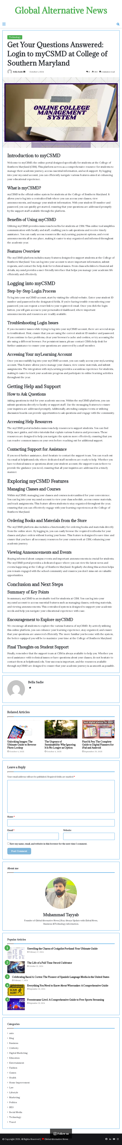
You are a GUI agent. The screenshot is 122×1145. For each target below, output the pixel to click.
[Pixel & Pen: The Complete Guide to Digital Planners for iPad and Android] (98, 729)
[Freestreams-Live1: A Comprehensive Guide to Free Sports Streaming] (16, 1004)
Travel (12, 1122)
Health (12, 1077)
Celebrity (13, 1048)
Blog (11, 1038)
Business (13, 1043)
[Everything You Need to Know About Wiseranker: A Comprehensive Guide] (16, 990)
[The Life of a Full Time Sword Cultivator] (16, 967)
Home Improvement (19, 1082)
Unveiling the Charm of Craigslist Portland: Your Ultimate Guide (62, 948)
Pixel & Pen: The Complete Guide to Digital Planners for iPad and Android (98, 744)
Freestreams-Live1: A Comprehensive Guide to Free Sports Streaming (65, 999)
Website (67, 830)
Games (12, 1072)
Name (11, 816)
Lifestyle (13, 1092)
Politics (13, 1102)
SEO (11, 1107)
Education (14, 1057)
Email (10, 830)
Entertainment (16, 1062)
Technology (14, 37)
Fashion (13, 1067)
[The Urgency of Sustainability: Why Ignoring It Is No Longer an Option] (61, 729)
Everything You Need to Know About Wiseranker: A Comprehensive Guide (67, 985)
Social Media (15, 1112)
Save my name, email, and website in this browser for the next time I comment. (48, 843)
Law (11, 1087)
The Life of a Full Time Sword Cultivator (49, 962)
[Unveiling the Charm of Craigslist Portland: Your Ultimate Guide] (16, 953)
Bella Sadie (18, 72)
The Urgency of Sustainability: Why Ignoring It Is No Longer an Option (60, 744)
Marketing (14, 1097)
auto (11, 1033)
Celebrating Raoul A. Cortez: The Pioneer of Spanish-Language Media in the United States (60, 976)
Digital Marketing (18, 1053)
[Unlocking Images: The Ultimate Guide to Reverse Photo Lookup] (23, 729)
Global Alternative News (56, 1139)
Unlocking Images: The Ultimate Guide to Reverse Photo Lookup (21, 744)
